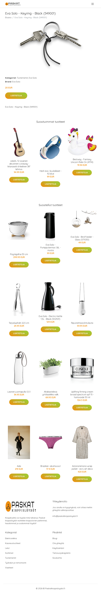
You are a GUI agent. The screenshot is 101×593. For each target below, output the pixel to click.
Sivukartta (57, 558)
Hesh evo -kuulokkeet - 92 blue (51, 172)
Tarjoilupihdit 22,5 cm (19, 323)
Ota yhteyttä (58, 543)
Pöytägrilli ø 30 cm (19, 254)
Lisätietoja (16, 95)
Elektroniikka (11, 538)
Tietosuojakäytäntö (61, 553)
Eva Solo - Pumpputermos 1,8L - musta (50, 247)
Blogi (54, 538)
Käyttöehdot (58, 548)
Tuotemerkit (22, 78)
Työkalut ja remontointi (15, 562)
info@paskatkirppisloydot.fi (65, 516)
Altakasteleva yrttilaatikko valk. (50, 393)
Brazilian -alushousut (51, 466)
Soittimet (9, 553)
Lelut (7, 548)
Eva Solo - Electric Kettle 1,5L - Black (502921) (50, 317)
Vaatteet (9, 567)
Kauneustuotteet (12, 543)
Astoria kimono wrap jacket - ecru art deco (82, 467)
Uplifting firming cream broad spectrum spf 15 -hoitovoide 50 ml (82, 394)
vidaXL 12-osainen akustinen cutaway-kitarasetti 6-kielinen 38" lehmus (19, 165)
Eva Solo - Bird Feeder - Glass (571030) (82, 238)
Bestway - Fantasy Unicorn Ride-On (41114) (82, 160)
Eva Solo (33, 78)
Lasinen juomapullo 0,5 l (19, 391)
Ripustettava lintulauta (82, 323)
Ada (19, 466)
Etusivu (8, 17)
